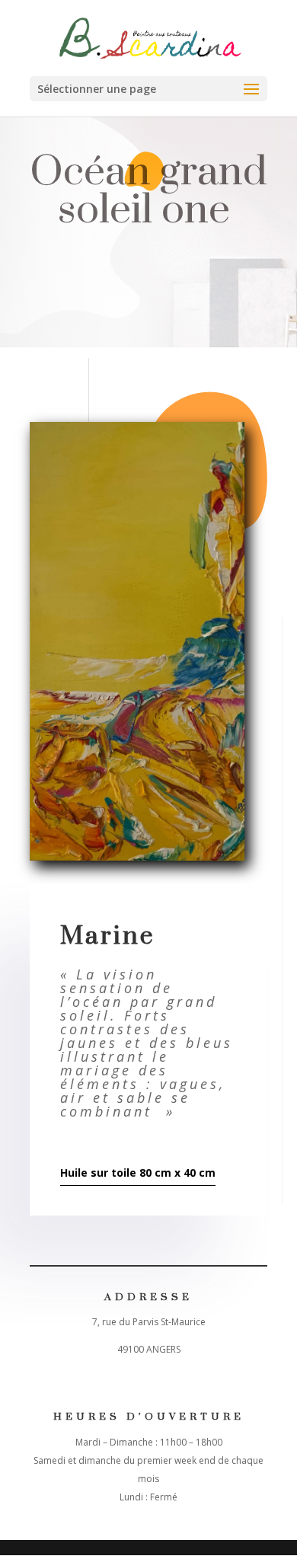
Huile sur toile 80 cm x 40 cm (138, 1172)
